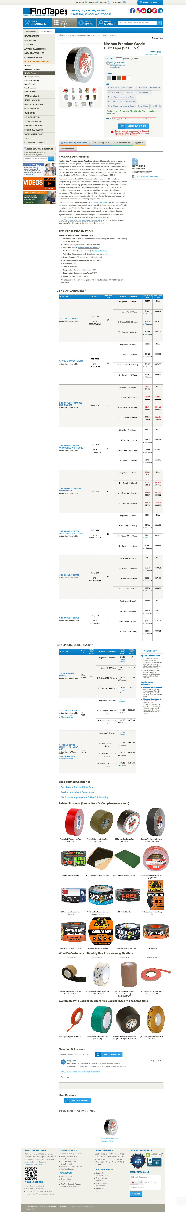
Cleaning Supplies (33, 58)
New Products (31, 36)
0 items (149, 3)
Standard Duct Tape (84, 787)
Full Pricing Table (102, 143)
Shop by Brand (66, 1164)
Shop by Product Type (69, 1159)
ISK (104, 1159)
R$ (102, 1157)
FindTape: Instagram (138, 11)
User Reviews (68, 149)
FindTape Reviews (67, 1169)
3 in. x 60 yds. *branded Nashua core (122, 102)
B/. (107, 1162)
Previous (155, 38)
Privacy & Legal (101, 1178)
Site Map (99, 1181)
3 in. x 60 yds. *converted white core (122, 106)
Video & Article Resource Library (72, 1167)
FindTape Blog (101, 1183)
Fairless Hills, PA (32, 1194)
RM (121, 1159)
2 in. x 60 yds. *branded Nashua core (137, 92)
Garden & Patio (31, 96)
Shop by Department (68, 1161)
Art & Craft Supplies (34, 53)
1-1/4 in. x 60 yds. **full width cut (147, 88)
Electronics (30, 92)
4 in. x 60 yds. (143, 106)
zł (109, 1162)
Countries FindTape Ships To (71, 1154)
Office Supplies (31, 109)
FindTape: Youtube (143, 11)
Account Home (66, 1177)
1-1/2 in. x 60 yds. (114, 92)
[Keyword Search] (51, 158)
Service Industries (70, 792)
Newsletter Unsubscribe (69, 1187)
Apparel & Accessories (35, 49)
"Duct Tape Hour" (100, 203)
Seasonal (29, 45)
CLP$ (109, 1157)
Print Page (154, 52)
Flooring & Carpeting (32, 70)
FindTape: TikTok (149, 11)
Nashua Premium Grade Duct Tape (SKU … (110, 1140)
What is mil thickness (99, 251)
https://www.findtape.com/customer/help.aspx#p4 (80, 220)
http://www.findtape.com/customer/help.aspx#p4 (80, 1072)
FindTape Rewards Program (71, 1184)
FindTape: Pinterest (154, 11)
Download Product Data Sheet (146, 176)
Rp (96, 1159)
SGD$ (119, 1162)
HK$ (108, 1159)
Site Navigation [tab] (47, 32)
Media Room (101, 1186)
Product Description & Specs (75, 143)
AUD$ (97, 1157)
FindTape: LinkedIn (160, 11)
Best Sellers (30, 41)
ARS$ (122, 1154)
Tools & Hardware (33, 134)
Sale (26, 139)
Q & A (140, 143)
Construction (88, 792)
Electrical (27, 66)
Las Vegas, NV (31, 1191)
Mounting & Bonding (32, 77)
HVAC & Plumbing (100, 36)
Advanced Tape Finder (69, 1156)
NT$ (99, 1165)
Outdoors (29, 113)
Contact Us (100, 1173)
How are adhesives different (88, 248)
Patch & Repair (29, 84)
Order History (66, 1179)
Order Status (65, 1182)
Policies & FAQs (102, 1176)
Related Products (123, 143)
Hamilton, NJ (30, 1186)
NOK (97, 1162)
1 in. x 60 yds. (127, 88)
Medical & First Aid (33, 105)
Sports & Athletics (33, 130)
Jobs (97, 1191)
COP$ (114, 1157)
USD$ (97, 1154)
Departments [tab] (31, 32)
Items (127, 59)
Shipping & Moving (33, 126)
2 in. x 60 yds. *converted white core (122, 97)
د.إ (118, 1154)
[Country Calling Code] (134, 1182)
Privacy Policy (89, 1206)
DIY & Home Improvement (80, 36)
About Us (99, 1188)
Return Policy (77, 1206)
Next (161, 38)
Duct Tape (66, 787)
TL (96, 1165)
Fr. (105, 1157)
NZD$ (102, 1162)
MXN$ (111, 1154)
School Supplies (32, 117)
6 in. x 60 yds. (155, 106)
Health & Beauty (32, 100)
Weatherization (30, 88)
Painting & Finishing (31, 81)
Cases (135, 59)
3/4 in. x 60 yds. (114, 88)
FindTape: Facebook (132, 11)
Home (64, 36)
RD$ (122, 1157)
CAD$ (102, 1154)
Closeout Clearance (34, 143)
